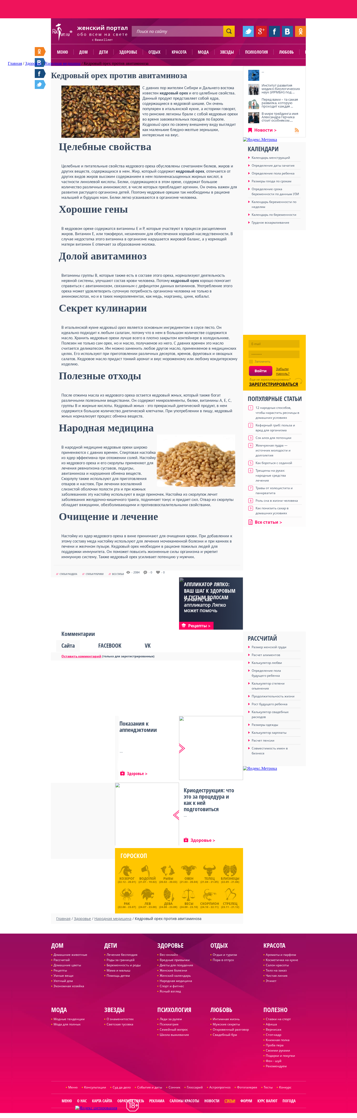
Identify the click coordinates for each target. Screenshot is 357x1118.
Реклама (156, 1100)
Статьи (229, 1100)
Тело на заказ (276, 970)
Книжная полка (278, 1040)
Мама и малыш (118, 970)
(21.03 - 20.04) (189, 880)
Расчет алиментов (266, 655)
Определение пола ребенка (273, 173)
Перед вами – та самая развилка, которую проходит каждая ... (280, 103)
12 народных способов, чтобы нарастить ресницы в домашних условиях (277, 412)
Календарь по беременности (274, 214)
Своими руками (278, 1050)
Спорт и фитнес (172, 986)
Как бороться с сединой (274, 463)
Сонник (174, 1087)
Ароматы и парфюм (281, 954)
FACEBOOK (109, 645)
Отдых (154, 52)
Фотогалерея (247, 1087)
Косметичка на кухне (282, 960)
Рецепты (60, 970)
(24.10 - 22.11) (209, 904)
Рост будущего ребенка (269, 704)
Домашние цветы (67, 965)
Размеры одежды (265, 724)
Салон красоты (277, 965)
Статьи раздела (68, 574)
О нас (82, 1100)
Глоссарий (195, 1087)
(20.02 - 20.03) (168, 880)
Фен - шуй (273, 1061)
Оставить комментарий (81, 656)
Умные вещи (63, 975)
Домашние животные (70, 954)
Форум (246, 1100)
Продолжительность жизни (273, 696)
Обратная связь (130, 1100)
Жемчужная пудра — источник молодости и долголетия (273, 450)
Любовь (286, 52)
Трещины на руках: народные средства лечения (271, 475)
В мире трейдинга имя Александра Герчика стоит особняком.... (280, 117)
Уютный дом (63, 981)
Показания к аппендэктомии (138, 726)
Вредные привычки (175, 960)
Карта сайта (102, 1100)
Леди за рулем (171, 1019)
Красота (179, 52)
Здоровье (128, 52)
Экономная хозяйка (69, 986)
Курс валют (267, 1100)
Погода (289, 1100)
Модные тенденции (69, 1019)
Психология (256, 52)
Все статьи (118, 574)
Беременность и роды (124, 965)
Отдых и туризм (225, 954)
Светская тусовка (120, 1024)
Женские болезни (173, 970)
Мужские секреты (226, 1024)
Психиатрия (169, 1024)
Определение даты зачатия (273, 165)
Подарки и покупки (280, 1055)
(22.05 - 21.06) (230, 880)
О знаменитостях (120, 1019)
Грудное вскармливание (270, 222)
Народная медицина (176, 981)
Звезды (227, 52)
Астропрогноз (220, 1087)
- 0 (150, 572)
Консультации (95, 1087)
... (263, 71)
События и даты (149, 1087)
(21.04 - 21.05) (209, 880)
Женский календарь (175, 975)
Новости (263, 130)
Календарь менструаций (271, 157)
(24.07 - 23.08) (148, 904)
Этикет (271, 981)
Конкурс (285, 1087)
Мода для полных (67, 1024)
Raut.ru (161, 1116)
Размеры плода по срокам (271, 181)
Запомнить (262, 361)
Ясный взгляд (170, 991)
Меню (62, 52)
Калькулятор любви (267, 662)
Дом (83, 52)
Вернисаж (273, 1029)
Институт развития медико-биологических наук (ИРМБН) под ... (281, 88)
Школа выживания (174, 1034)
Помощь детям (118, 975)
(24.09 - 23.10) (189, 904)
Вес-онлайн (169, 954)
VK (148, 645)
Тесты (268, 1087)
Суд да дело (122, 1087)
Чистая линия (276, 975)
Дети (103, 52)
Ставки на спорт (278, 1019)
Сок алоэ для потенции (273, 438)
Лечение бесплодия (122, 954)
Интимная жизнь (226, 1019)
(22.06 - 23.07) (127, 904)
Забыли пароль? (283, 371)
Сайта (68, 645)
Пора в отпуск (223, 960)
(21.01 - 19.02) (148, 880)
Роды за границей (121, 960)
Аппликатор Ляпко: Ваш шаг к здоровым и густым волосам (209, 591)
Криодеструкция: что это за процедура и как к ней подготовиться (209, 799)
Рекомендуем (276, 1066)
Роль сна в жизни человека (277, 500)
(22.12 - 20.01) (127, 880)
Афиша (271, 1024)
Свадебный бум (225, 1034)
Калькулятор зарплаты (269, 732)
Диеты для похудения (176, 965)
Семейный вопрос (174, 1029)
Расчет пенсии (263, 740)
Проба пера (275, 1045)
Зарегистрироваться (273, 384)
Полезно (313, 52)
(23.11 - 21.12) (230, 904)
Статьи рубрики (94, 574)
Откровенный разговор (231, 1029)
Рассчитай (62, 960)
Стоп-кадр (273, 1034)
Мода (203, 52)
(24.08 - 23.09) (168, 904)
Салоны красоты (184, 1100)
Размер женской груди (269, 647)
